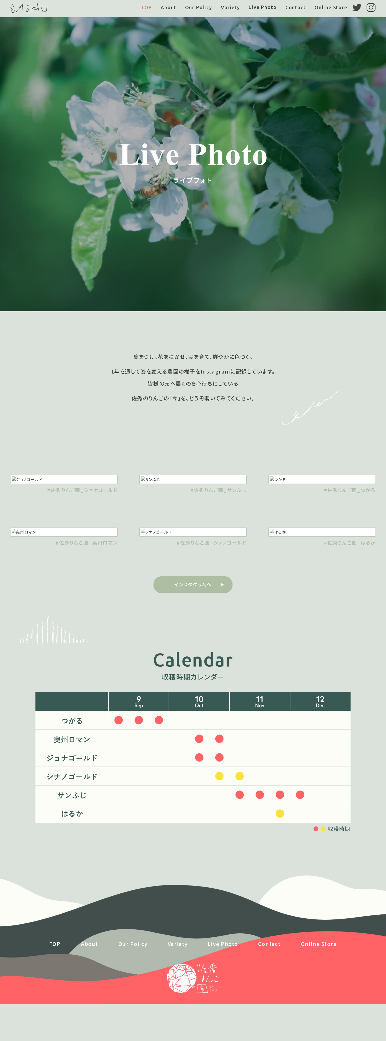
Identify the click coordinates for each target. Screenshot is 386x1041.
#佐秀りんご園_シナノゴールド (211, 542)
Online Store (331, 7)
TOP (146, 7)
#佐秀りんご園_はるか (349, 542)
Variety (230, 7)
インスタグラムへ (193, 584)
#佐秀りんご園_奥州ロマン (86, 542)
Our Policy (198, 7)
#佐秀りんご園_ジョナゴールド (82, 489)
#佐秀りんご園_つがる (349, 489)
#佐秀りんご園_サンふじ (218, 489)
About (168, 7)
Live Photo (263, 7)
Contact (295, 7)
